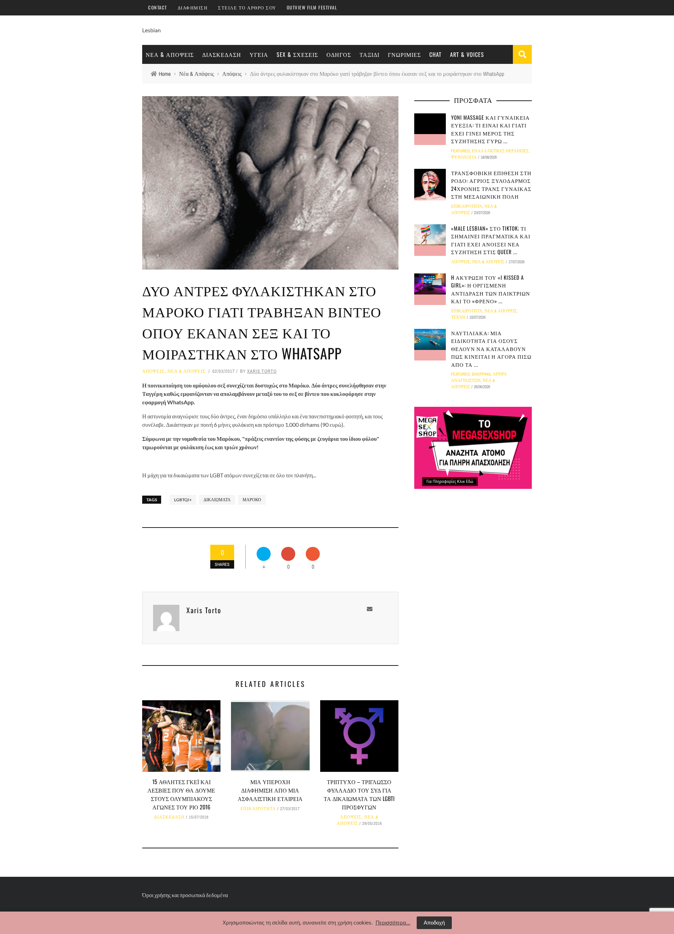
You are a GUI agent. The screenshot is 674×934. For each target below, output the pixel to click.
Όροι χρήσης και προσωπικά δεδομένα (185, 895)
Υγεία (259, 54)
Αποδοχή (434, 923)
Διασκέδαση (221, 54)
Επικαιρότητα (258, 809)
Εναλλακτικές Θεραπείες (500, 151)
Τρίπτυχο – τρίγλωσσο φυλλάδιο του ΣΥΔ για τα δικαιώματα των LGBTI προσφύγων (359, 794)
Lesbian (151, 30)
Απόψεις (153, 371)
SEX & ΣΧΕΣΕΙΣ (297, 54)
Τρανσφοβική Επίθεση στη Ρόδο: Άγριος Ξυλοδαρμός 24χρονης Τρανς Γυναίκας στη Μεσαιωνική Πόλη (491, 184)
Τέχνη (458, 317)
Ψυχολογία (464, 157)
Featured (460, 151)
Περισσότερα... (393, 923)
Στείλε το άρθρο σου (247, 7)
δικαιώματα (217, 499)
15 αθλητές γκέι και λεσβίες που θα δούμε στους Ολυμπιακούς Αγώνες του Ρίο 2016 (181, 794)
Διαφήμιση (193, 7)
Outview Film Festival (312, 7)
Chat (435, 54)
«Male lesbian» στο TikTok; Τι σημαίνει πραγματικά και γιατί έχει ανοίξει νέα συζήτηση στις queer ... (490, 240)
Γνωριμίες (404, 54)
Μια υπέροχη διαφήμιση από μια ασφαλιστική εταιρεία (270, 790)
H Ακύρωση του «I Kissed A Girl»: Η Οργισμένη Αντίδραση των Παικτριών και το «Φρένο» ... (490, 289)
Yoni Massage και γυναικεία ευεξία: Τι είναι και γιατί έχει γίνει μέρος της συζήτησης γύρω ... (490, 129)
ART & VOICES (467, 54)
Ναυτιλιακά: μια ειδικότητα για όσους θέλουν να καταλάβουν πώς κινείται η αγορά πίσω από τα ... (491, 348)
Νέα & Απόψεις (170, 54)
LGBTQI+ (183, 499)
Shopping (481, 374)
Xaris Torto (262, 371)
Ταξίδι (369, 54)
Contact (157, 7)
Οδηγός (338, 54)
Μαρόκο (252, 499)
